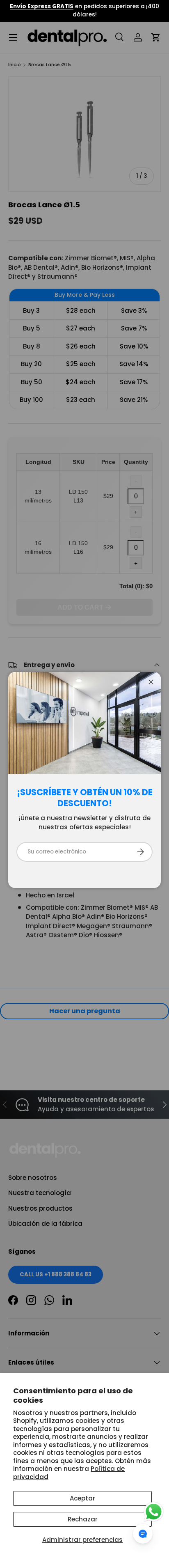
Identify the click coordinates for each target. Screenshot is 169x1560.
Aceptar (82, 1498)
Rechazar (83, 1519)
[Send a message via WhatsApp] (153, 1511)
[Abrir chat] (143, 1534)
